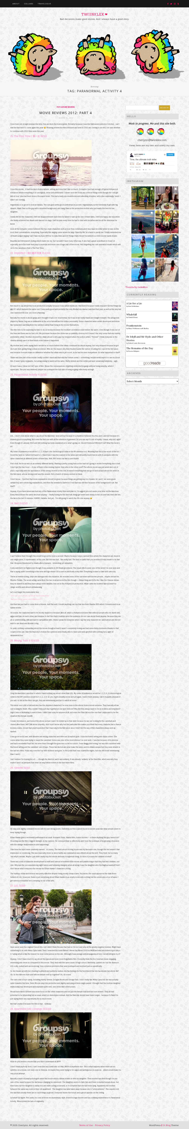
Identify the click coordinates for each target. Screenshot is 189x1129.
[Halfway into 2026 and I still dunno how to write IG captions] (167, 221)
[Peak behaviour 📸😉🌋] (143, 221)
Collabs (28, 4)
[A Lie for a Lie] (175, 305)
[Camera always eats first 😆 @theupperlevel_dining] (167, 197)
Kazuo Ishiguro (133, 351)
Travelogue (44, 4)
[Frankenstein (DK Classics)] (175, 327)
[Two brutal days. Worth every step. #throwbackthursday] (167, 245)
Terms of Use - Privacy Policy (94, 1125)
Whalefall (131, 314)
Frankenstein (133, 325)
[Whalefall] (175, 316)
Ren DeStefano (133, 306)
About (16, 4)
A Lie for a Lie (134, 303)
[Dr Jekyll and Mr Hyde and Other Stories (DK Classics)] (175, 339)
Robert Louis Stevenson (136, 343)
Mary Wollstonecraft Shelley (138, 328)
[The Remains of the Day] (175, 350)
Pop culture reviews (66, 107)
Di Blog (167, 1125)
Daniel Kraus (133, 317)
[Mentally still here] (143, 269)
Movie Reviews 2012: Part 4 (65, 113)
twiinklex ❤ (94, 14)
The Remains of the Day (139, 348)
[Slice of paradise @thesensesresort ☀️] (167, 269)
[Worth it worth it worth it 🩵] (143, 245)
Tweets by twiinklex (137, 287)
